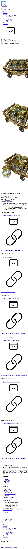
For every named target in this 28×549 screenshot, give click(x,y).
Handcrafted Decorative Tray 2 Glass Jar (8, 461)
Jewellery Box (9, 19)
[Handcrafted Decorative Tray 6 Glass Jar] (12, 298)
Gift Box (8, 17)
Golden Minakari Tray (5, 295)
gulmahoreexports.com (7, 510)
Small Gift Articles (10, 20)
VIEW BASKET (4, 547)
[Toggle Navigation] (1, 8)
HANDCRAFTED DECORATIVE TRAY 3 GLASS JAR (14, 375)
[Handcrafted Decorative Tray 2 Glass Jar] (12, 423)
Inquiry (4, 22)
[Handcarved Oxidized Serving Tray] (11, 215)
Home (4, 11)
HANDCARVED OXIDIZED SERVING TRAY (12, 250)
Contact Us (5, 24)
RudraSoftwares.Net (10, 520)
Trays (7, 21)
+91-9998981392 (6, 508)
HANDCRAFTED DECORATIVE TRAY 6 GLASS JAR (14, 333)
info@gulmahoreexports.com (16, 508)
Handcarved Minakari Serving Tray (7, 420)
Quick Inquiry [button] (10, 201)
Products (5, 14)
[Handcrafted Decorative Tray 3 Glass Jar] (12, 340)
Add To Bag (3, 201)
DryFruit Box (9, 16)
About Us (5, 13)
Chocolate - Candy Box (11, 15)
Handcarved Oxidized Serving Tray (7, 253)
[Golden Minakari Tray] (8, 257)
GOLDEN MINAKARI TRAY (8, 292)
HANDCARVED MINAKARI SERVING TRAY (12, 417)
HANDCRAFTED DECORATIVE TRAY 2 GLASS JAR (14, 458)
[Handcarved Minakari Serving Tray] (11, 382)
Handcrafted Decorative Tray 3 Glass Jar (8, 378)
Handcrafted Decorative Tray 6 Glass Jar (8, 337)
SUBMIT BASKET (12, 547)
